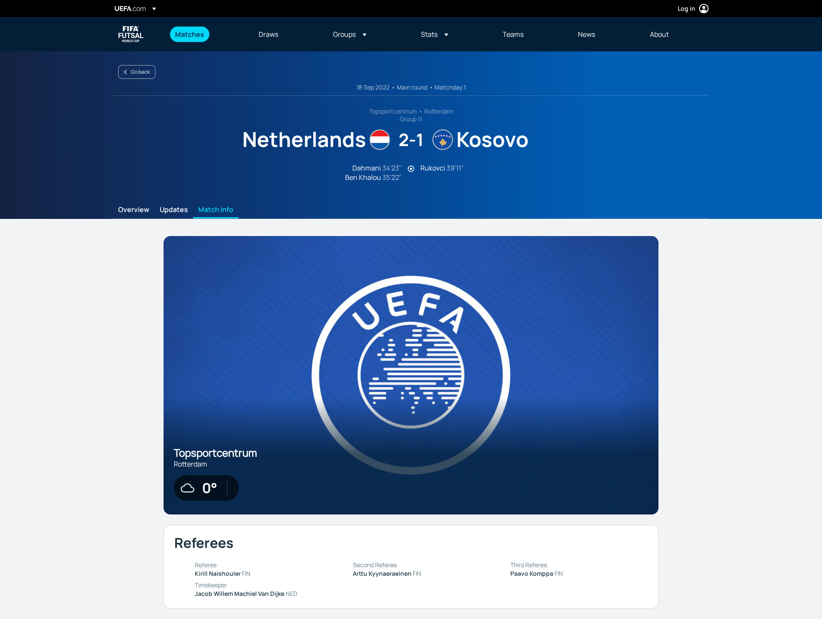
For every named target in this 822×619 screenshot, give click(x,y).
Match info (215, 210)
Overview (133, 210)
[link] (190, 34)
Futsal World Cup (131, 34)
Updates (174, 210)
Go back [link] (140, 71)
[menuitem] (206, 34)
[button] (350, 34)
